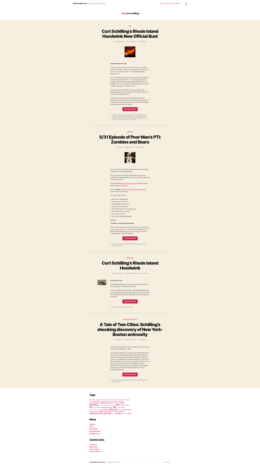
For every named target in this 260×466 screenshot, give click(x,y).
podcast (121, 411)
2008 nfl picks (99, 399)
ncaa (98, 407)
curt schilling (127, 114)
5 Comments (144, 273)
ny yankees (118, 381)
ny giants (99, 409)
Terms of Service (95, 451)
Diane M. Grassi (120, 41)
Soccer (113, 413)
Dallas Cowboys (114, 403)
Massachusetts (131, 116)
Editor (120, 147)
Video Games (133, 119)
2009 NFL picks (106, 399)
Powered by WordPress (113, 462)
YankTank (119, 339)
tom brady (124, 413)
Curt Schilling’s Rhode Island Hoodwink (130, 265)
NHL (123, 407)
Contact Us (93, 444)
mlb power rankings (125, 405)
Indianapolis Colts (104, 405)
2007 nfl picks (92, 399)
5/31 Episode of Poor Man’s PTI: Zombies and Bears (130, 139)
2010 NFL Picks (113, 399)
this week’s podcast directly (129, 183)
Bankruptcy (121, 114)
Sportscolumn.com (80, 3)
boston (114, 380)
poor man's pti (141, 244)
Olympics (120, 409)
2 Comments (143, 339)
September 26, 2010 (132, 273)
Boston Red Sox (120, 380)
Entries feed (93, 429)
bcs (100, 401)
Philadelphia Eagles (126, 409)
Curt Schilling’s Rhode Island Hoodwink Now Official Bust (130, 34)
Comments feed (94, 431)
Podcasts (130, 131)
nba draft (94, 407)
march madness (112, 405)
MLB (130, 26)
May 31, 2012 (129, 147)
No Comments (142, 41)
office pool (113, 409)
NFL (115, 407)
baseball (114, 307)
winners (129, 413)
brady (126, 380)
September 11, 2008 (131, 339)
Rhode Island (124, 118)
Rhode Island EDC (132, 118)
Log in (91, 426)
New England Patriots (130, 319)
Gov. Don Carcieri (135, 114)
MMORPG (140, 116)
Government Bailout (122, 116)
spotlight (140, 118)
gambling (93, 405)
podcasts (135, 244)
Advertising (93, 447)
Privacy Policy (94, 449)
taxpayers (145, 118)
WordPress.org (94, 433)
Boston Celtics (116, 244)
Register (92, 424)
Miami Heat (129, 244)
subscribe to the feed (121, 185)
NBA (90, 407)
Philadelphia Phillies (93, 411)
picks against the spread (111, 411)
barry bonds (91, 401)
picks (101, 411)
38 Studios (115, 114)
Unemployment (125, 119)
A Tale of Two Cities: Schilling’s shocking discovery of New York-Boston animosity (130, 329)
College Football (105, 403)
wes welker (120, 245)
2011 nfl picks (120, 399)
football (121, 403)
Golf (99, 405)
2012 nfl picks (127, 399)
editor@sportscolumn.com (132, 231)
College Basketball (94, 403)
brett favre (120, 401)
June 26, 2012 (131, 41)
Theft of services (116, 119)
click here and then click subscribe (133, 189)
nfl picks (119, 407)
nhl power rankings (93, 409)
